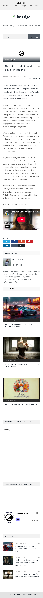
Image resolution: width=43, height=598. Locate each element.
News (38, 79)
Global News (31, 79)
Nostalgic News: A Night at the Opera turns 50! (21, 404)
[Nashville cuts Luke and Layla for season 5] (21, 53)
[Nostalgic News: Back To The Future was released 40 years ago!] (21, 309)
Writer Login (32, 594)
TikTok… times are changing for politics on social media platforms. (27, 575)
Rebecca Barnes (18, 260)
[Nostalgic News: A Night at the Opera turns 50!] (21, 390)
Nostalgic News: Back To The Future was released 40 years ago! (19, 325)
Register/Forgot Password (17, 594)
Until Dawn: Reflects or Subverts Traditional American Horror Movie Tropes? (27, 562)
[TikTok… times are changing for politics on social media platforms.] (21, 349)
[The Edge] (21, 16)
